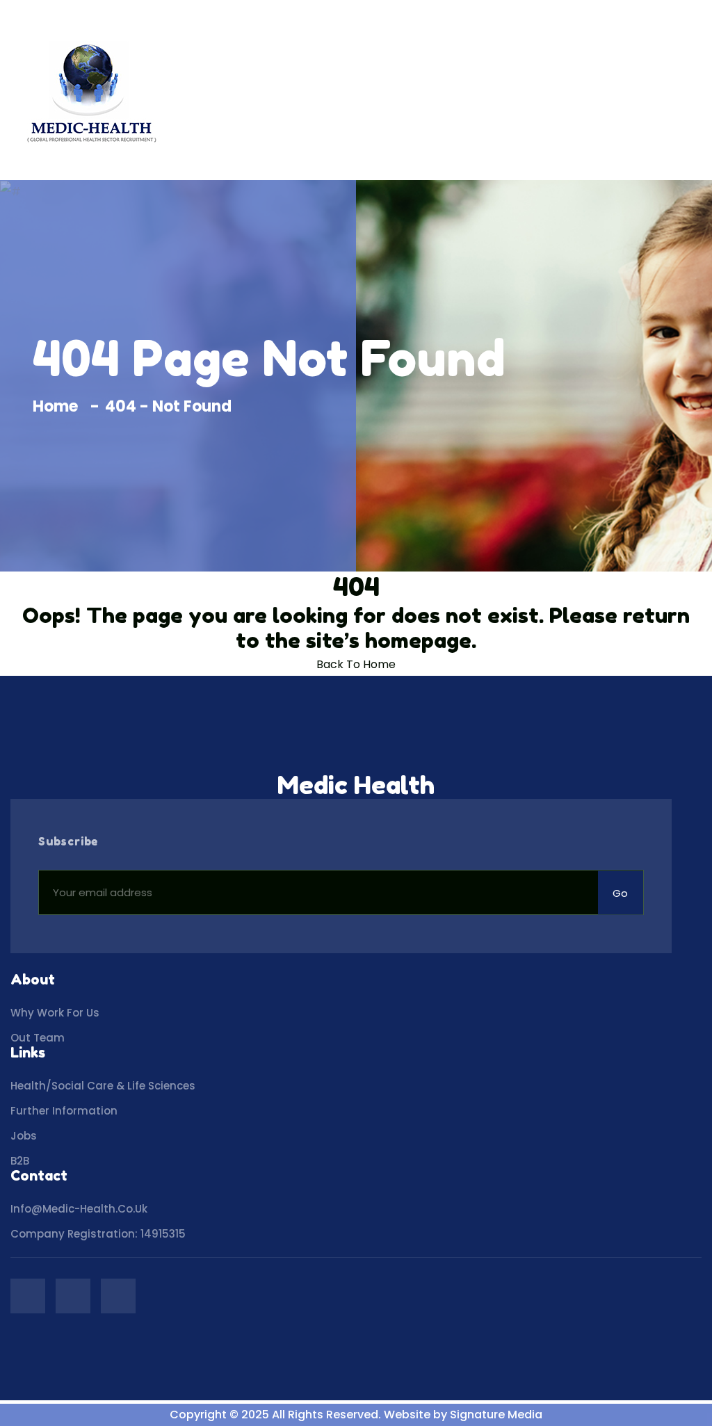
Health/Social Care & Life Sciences (102, 1085)
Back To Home (356, 664)
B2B (19, 1160)
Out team (37, 1037)
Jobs (23, 1135)
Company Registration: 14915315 (98, 1233)
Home (59, 406)
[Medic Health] (90, 90)
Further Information (64, 1110)
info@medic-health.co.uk (78, 1208)
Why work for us (54, 1012)
